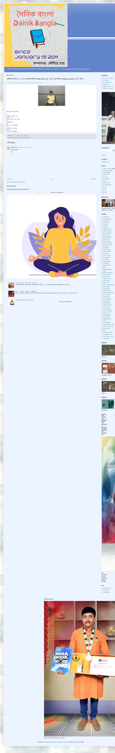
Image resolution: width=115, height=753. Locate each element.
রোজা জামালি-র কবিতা (107, 334)
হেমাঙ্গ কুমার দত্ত (106, 338)
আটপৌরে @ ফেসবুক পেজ (108, 88)
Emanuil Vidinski (107, 251)
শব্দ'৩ (104, 187)
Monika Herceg (106, 288)
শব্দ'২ (104, 193)
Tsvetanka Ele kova (107, 305)
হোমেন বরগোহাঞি (106, 221)
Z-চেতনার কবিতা (106, 185)
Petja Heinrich (106, 297)
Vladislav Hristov (107, 229)
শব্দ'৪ (104, 181)
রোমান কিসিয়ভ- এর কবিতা (108, 336)
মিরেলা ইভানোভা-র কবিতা (108, 332)
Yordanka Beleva (107, 315)
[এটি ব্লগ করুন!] (22, 135)
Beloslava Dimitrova (108, 233)
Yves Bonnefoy (106, 317)
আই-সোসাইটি (105, 80)
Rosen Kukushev (107, 301)
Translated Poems (107, 219)
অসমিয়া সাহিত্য (106, 217)
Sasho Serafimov (107, 303)
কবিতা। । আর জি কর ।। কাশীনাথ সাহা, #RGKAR (25, 291)
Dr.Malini (105, 227)
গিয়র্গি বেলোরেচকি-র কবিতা (108, 326)
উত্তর (12, 152)
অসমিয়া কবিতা (106, 225)
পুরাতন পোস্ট (93, 179)
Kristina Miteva (106, 276)
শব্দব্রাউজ (105, 172)
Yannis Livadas (106, 313)
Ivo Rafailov (106, 263)
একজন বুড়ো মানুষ (106, 592)
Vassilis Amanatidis (107, 311)
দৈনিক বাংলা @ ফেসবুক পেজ (108, 78)
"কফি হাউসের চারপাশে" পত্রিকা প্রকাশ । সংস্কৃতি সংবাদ (26, 283)
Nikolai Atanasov (107, 291)
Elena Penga (106, 247)
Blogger (76, 742)
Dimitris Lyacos (107, 239)
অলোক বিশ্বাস (22, 137)
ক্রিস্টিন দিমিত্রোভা (107, 322)
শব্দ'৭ (104, 189)
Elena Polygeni (106, 249)
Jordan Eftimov (106, 265)
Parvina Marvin (106, 295)
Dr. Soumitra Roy (107, 82)
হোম (52, 179)
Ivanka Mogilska (107, 261)
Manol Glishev (106, 280)
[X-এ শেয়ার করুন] (24, 135)
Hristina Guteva (106, 257)
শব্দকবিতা (104, 174)
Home (104, 155)
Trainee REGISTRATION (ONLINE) (18, 189)
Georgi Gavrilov (107, 255)
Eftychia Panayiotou (108, 243)
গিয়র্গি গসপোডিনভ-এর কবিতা (108, 324)
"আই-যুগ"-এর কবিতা (15, 137)
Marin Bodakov (106, 286)
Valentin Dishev (107, 307)
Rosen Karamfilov (107, 299)
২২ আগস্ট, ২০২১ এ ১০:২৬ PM (24, 147)
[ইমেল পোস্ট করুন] (18, 135)
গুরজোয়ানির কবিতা (106, 328)
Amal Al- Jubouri (107, 231)
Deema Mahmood (107, 237)
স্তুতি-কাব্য (105, 182)
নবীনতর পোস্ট (10, 179)
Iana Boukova (106, 259)
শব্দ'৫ (104, 176)
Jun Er (104, 267)
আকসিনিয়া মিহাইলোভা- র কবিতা (108, 319)
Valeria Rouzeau (107, 309)
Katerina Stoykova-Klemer (107, 269)
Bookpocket (106, 84)
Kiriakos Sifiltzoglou (108, 272)
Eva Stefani (106, 253)
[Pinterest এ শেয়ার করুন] (27, 135)
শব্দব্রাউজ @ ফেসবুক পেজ (108, 86)
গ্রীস (104, 330)
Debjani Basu (14, 147)
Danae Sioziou (106, 235)
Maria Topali (106, 282)
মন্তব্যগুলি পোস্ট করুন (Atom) (19, 182)
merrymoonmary (59, 742)
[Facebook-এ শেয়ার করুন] (25, 135)
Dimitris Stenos (106, 241)
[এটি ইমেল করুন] (20, 135)
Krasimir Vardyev (107, 274)
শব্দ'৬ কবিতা (105, 178)
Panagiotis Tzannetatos (108, 292)
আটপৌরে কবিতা (28, 137)
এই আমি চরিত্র (106, 590)
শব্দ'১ (104, 191)
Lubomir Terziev (107, 278)
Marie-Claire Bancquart (108, 284)
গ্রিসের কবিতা (105, 223)
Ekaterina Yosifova (107, 245)
